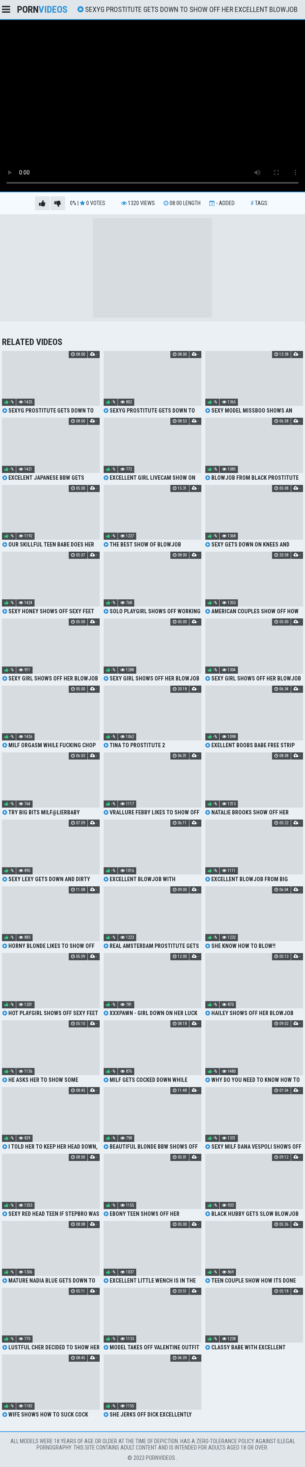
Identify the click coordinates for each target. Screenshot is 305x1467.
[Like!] (42, 203)
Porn (42, 9)
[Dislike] (57, 203)
